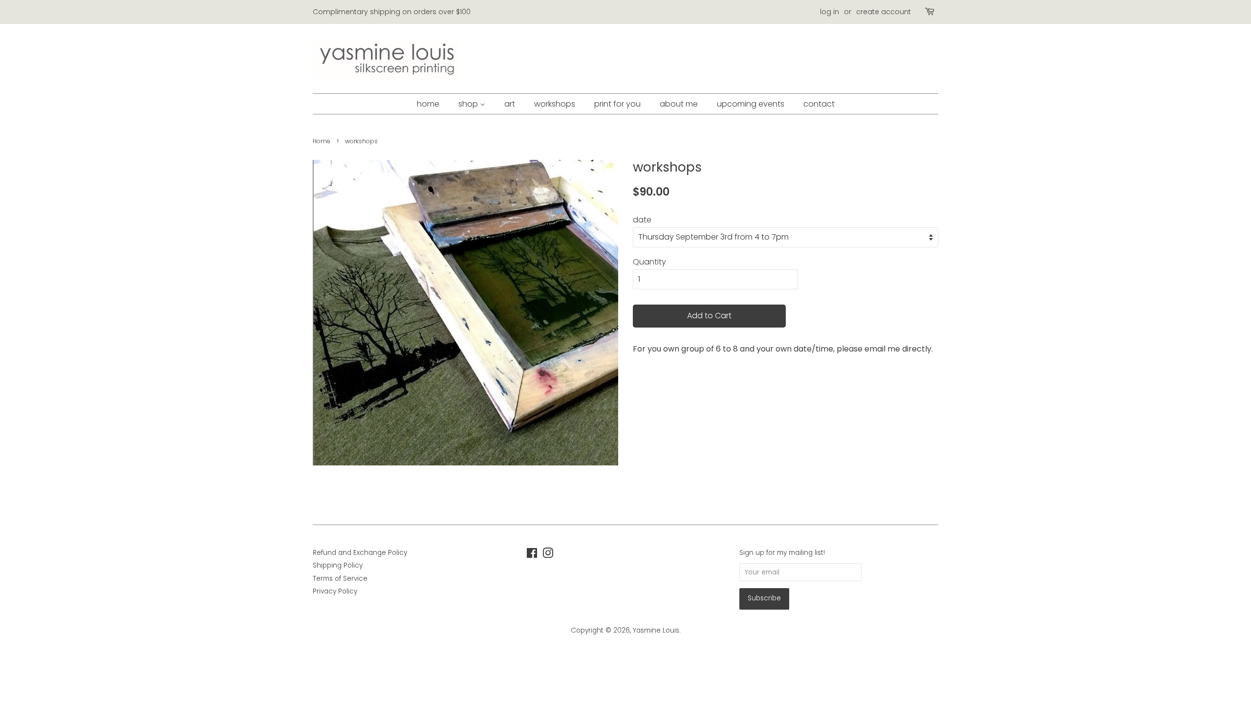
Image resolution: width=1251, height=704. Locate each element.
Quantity (649, 261)
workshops (554, 104)
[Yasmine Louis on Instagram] (547, 555)
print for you (617, 104)
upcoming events (750, 104)
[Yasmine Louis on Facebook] (532, 555)
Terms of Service (340, 578)
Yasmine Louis (656, 630)
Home (321, 141)
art (509, 104)
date (642, 219)
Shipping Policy (338, 565)
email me (882, 348)
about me (679, 104)
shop (469, 104)
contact (819, 104)
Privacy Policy (335, 591)
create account (883, 12)
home (428, 104)
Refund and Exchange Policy (360, 552)
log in (829, 12)
